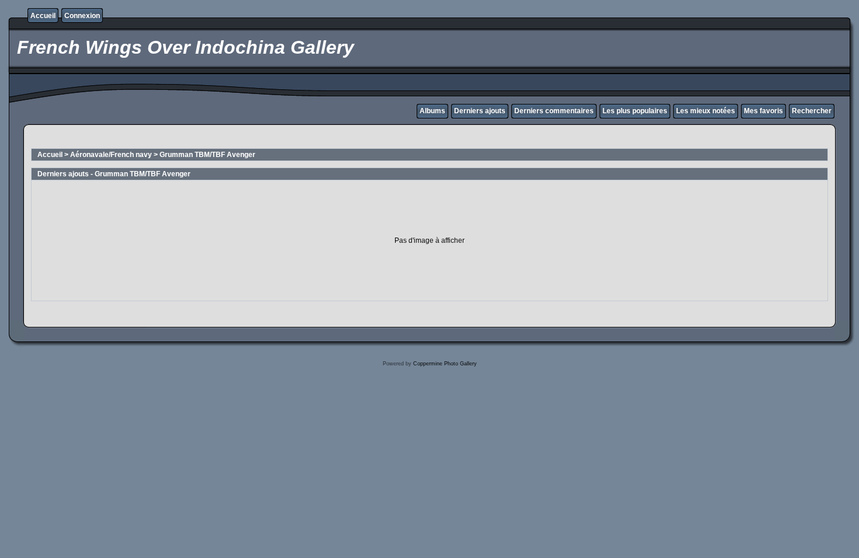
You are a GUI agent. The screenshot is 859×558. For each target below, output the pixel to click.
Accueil (43, 16)
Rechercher (812, 111)
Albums (432, 111)
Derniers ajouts (479, 111)
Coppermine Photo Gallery (445, 364)
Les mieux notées (705, 111)
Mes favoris (763, 111)
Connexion (82, 16)
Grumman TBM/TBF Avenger (207, 155)
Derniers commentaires (554, 111)
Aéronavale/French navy (111, 155)
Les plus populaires (634, 111)
